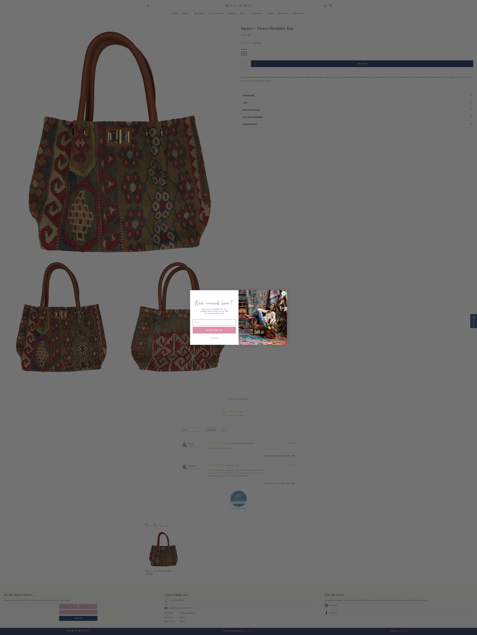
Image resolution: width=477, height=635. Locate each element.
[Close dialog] (284, 293)
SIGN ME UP (214, 330)
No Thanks (214, 338)
